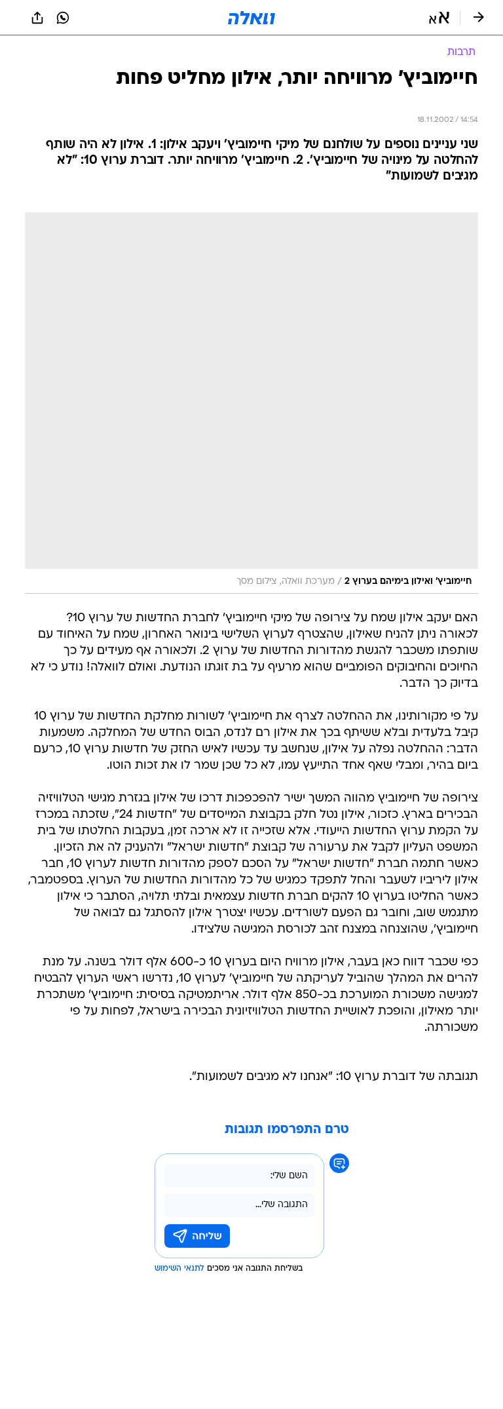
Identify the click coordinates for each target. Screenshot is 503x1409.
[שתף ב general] (37, 17)
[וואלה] (251, 17)
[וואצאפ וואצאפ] (62, 17)
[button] (439, 18)
